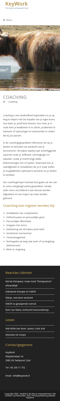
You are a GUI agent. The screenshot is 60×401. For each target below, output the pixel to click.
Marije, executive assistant (19, 297)
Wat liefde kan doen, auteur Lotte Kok (25, 328)
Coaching (12, 101)
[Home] (4, 101)
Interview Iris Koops (15, 334)
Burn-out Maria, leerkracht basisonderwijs (27, 309)
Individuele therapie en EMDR (20, 291)
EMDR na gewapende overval (20, 303)
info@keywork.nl (21, 375)
